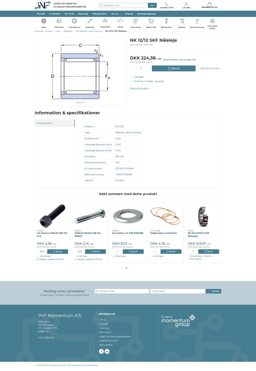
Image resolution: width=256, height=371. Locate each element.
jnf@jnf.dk (43, 331)
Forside (48, 31)
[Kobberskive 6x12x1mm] (165, 216)
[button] (116, 14)
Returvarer (105, 332)
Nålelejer (68, 31)
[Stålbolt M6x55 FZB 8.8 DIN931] (90, 216)
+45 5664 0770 (49, 328)
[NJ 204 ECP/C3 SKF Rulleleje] (203, 216)
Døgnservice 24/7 (108, 340)
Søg (152, 5)
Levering (159, 81)
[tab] (126, 268)
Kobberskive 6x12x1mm (163, 233)
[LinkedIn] (107, 351)
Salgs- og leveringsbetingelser (115, 336)
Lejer (58, 31)
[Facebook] (101, 351)
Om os (102, 319)
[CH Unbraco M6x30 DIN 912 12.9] (52, 216)
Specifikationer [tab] (45, 123)
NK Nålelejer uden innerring (89, 31)
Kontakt (103, 324)
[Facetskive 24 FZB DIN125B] (128, 216)
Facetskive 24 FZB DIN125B (127, 233)
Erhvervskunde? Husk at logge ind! (179, 60)
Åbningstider (106, 345)
